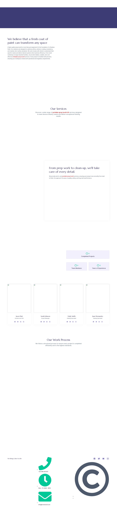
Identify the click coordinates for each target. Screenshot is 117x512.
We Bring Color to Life (15, 458)
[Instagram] (24, 322)
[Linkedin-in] (21, 322)
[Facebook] (15, 322)
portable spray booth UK (61, 112)
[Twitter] (18, 322)
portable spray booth (68, 176)
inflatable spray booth (19, 56)
